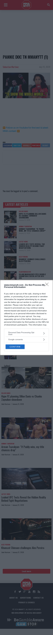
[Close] (47, 285)
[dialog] (26, 317)
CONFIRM (15, 347)
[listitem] (26, 333)
